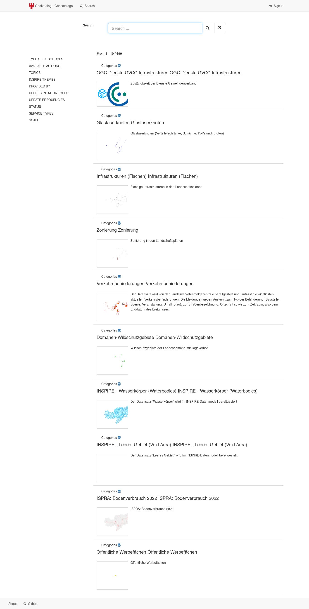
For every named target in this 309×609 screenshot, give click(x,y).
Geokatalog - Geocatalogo (53, 5)
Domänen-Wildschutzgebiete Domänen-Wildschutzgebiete (155, 337)
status (35, 106)
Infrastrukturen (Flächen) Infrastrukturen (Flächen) (147, 176)
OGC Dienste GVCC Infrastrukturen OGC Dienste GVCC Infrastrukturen (169, 72)
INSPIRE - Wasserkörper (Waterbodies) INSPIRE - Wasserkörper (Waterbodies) (177, 390)
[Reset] (220, 28)
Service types (41, 113)
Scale (34, 120)
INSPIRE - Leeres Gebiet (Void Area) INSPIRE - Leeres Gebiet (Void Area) (172, 444)
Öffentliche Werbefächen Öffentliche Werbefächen (147, 551)
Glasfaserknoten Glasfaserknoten (130, 122)
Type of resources (46, 59)
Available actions (44, 65)
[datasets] (119, 65)
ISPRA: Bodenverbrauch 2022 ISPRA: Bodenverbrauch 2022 (158, 498)
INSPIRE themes (42, 79)
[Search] (208, 28)
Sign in (278, 5)
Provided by (39, 86)
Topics (34, 72)
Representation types (48, 93)
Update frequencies (47, 99)
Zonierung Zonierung (117, 229)
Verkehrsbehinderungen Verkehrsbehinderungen (145, 283)
